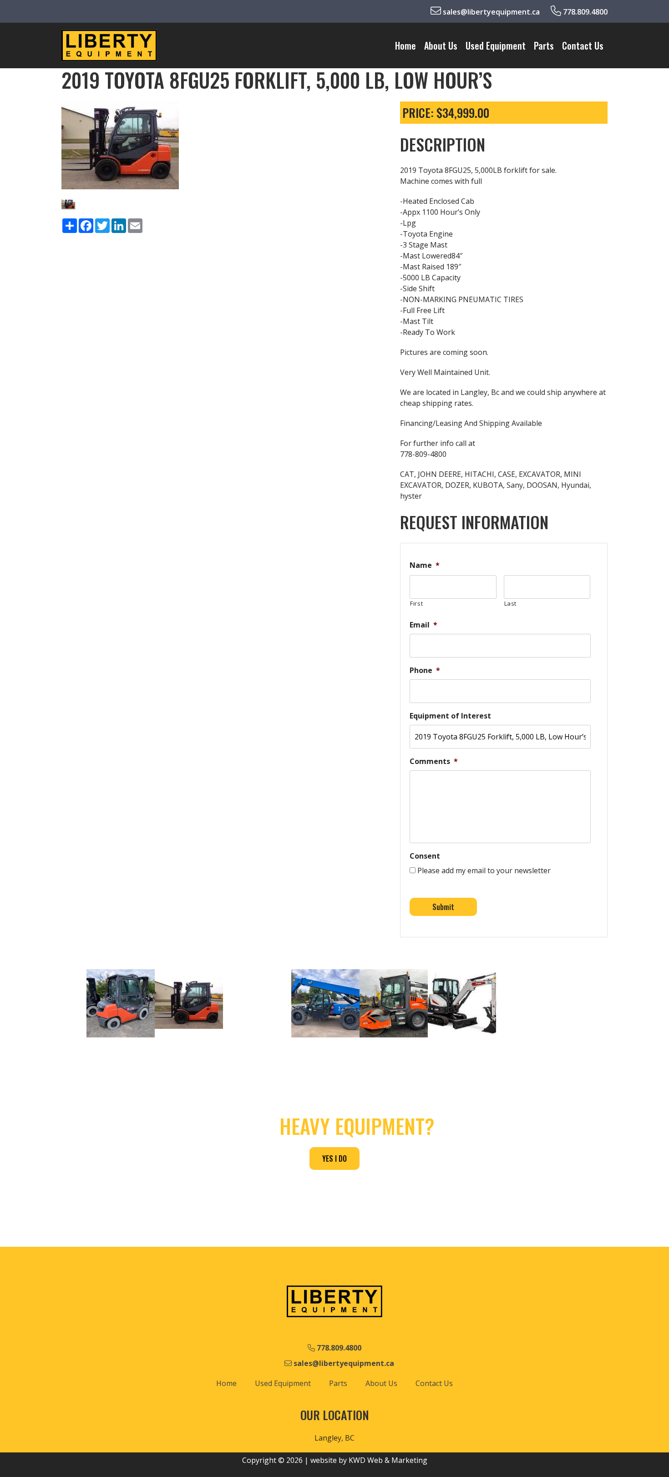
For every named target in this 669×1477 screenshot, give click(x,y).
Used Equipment (496, 45)
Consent (425, 856)
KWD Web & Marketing (388, 1460)
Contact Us (582, 45)
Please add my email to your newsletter (484, 870)
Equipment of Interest (450, 716)
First (416, 603)
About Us (440, 45)
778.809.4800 (584, 12)
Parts (544, 45)
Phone (425, 670)
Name (425, 565)
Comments (434, 761)
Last (510, 603)
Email (423, 625)
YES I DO (334, 1158)
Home (405, 45)
